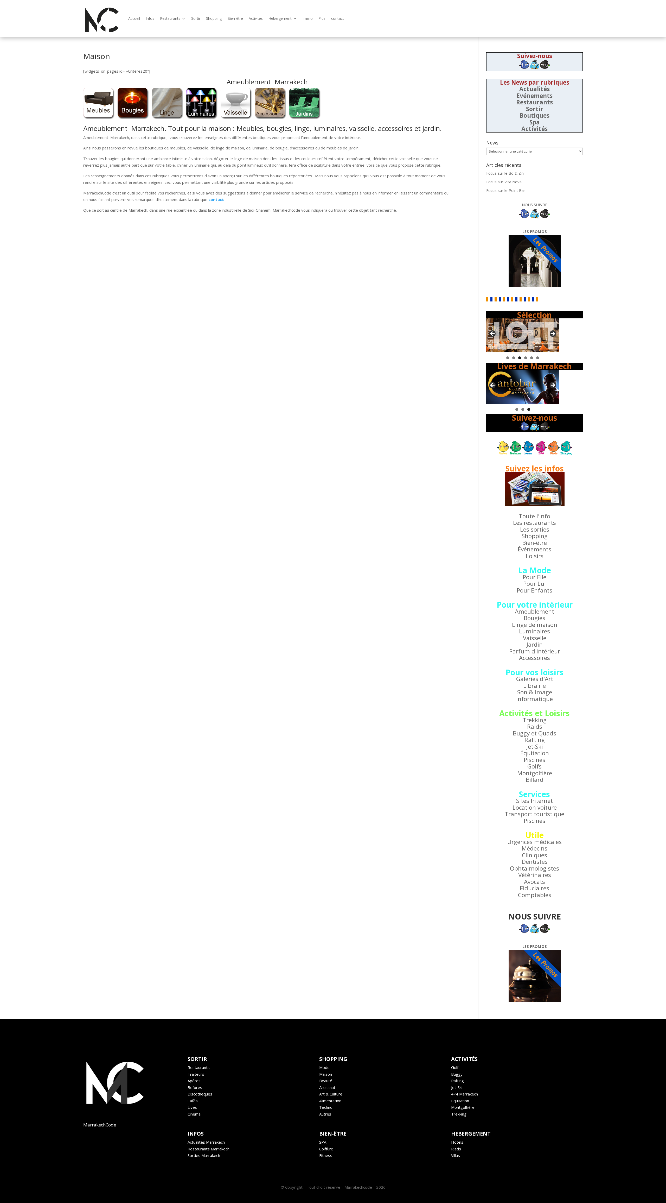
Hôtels (457, 1142)
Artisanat (327, 1087)
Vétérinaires (534, 875)
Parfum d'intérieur (534, 651)
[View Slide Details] (522, 335)
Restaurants (170, 18)
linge (302, 128)
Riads (456, 1148)
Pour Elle (534, 577)
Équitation (534, 753)
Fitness (325, 1155)
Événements (534, 549)
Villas (455, 1155)
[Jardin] (305, 117)
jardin (431, 128)
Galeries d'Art (534, 679)
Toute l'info (534, 516)
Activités (256, 18)
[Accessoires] (270, 117)
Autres (325, 1114)
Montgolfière (534, 773)
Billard (534, 780)
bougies (279, 128)
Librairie (534, 686)
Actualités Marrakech (206, 1142)
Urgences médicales (534, 842)
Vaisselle (534, 638)
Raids (534, 726)
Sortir (195, 18)
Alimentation (330, 1100)
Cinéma (194, 1114)
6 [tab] (537, 357)
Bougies (534, 618)
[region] (522, 335)
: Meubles (248, 128)
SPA (322, 1142)
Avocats (534, 882)
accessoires (395, 128)
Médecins (534, 848)
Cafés (193, 1100)
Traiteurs (196, 1074)
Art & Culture (330, 1094)
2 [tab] (513, 357)
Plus (321, 18)
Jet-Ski (534, 746)
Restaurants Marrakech (208, 1148)
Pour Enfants (534, 590)
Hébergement (280, 18)
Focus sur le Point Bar (505, 190)
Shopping (214, 18)
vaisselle (361, 128)
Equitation (460, 1100)
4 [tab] (525, 357)
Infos (150, 18)
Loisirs (534, 556)
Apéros (194, 1080)
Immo (308, 18)
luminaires (329, 128)
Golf (454, 1067)
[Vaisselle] (236, 117)
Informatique (534, 699)
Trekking (535, 720)
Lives (192, 1107)
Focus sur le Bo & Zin (505, 173)
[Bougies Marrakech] (133, 117)
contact (337, 18)
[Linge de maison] (167, 117)
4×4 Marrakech (464, 1094)
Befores (195, 1087)
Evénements (534, 96)
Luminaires (534, 631)
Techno (325, 1107)
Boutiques (534, 115)
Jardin (535, 644)
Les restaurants (534, 523)
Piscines (534, 760)
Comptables (534, 895)
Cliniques (534, 855)
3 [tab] (519, 357)
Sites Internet (534, 801)
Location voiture (535, 807)
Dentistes (535, 862)
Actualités (534, 89)
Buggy (457, 1074)
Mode (324, 1067)
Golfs (534, 766)
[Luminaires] (201, 117)
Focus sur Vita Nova (504, 181)
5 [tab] (531, 357)
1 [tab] (507, 357)
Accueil (134, 18)
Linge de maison (534, 625)
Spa (534, 122)
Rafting (534, 740)
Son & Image (534, 692)
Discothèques (200, 1094)
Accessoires (534, 658)
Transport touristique (534, 814)
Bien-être (235, 18)
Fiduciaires (534, 888)
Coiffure (326, 1148)
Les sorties (534, 529)
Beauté (325, 1080)
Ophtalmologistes (534, 868)
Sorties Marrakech (204, 1155)
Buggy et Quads (534, 733)
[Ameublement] (98, 117)
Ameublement (534, 611)
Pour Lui (534, 584)
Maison (325, 1074)
